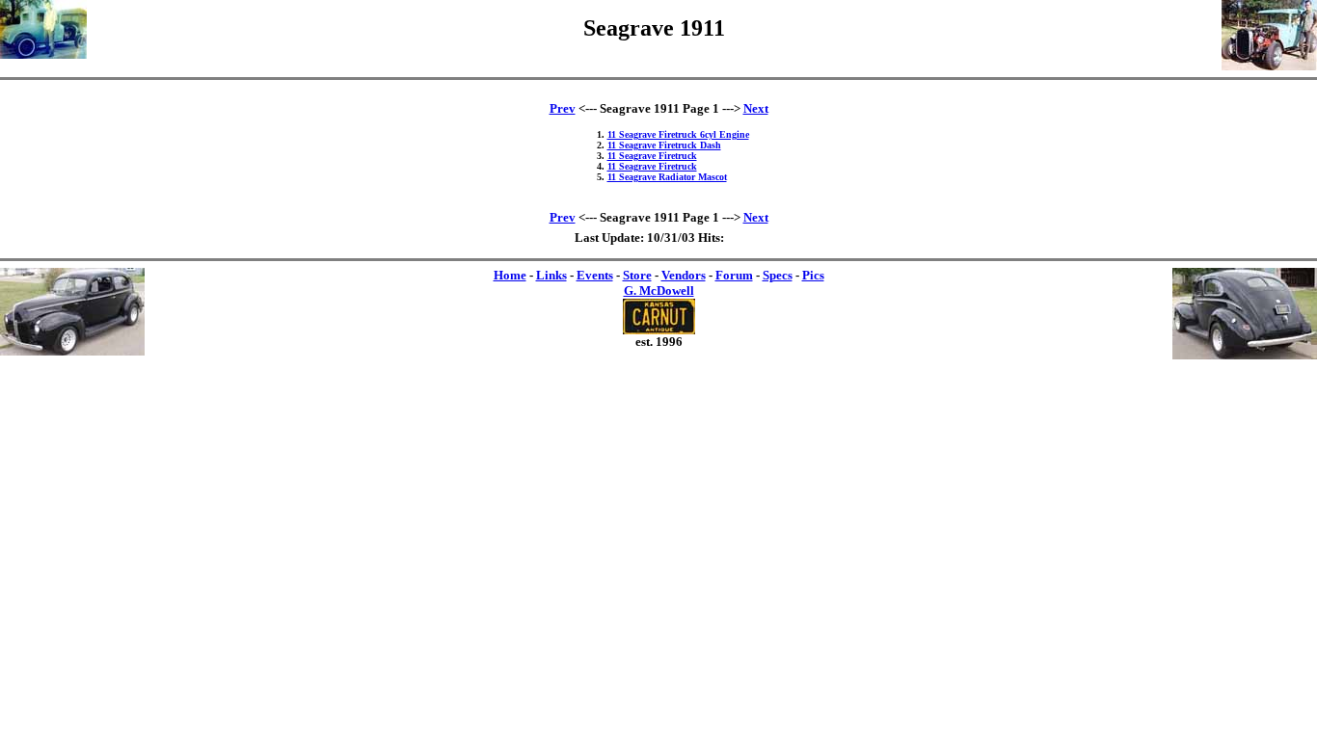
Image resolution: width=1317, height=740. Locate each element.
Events (595, 275)
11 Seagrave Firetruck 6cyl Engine (678, 134)
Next (755, 108)
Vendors (683, 275)
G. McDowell (659, 290)
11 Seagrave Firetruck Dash (664, 145)
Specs (778, 275)
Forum (734, 275)
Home (510, 275)
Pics (813, 275)
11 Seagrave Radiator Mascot (667, 177)
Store (637, 275)
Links (551, 275)
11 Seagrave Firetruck (652, 155)
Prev (563, 108)
